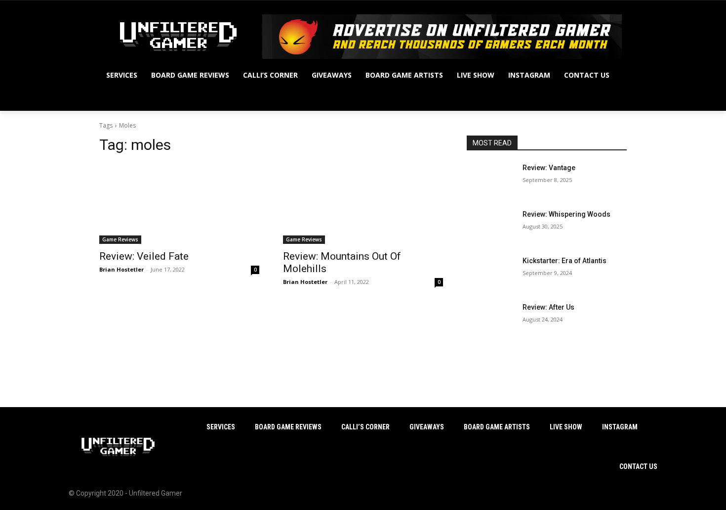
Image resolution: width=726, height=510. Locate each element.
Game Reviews (120, 239)
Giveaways (426, 427)
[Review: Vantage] (491, 180)
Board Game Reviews (288, 427)
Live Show (566, 427)
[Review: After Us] (491, 319)
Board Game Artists (497, 427)
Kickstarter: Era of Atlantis (564, 261)
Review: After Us (548, 307)
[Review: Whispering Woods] (491, 226)
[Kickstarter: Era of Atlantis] (491, 273)
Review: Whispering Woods (566, 214)
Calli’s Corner (365, 427)
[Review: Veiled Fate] (179, 204)
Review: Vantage (549, 168)
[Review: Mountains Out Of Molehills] (363, 204)
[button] (615, 99)
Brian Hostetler (121, 269)
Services (220, 427)
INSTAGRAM (620, 427)
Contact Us (638, 466)
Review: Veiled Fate (144, 256)
